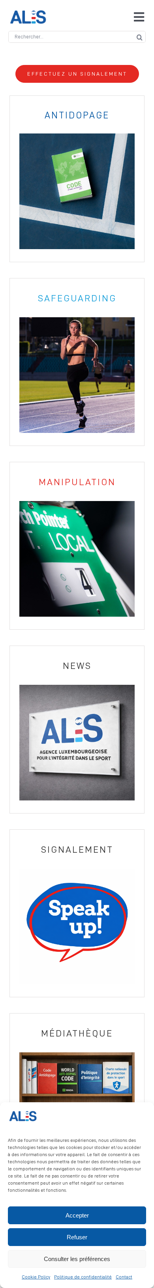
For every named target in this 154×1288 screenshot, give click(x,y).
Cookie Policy (36, 1277)
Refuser (77, 1237)
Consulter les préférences (77, 1259)
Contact (124, 1277)
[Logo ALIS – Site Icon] (28, 13)
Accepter (77, 1215)
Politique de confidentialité (83, 1277)
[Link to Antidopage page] (77, 178)
